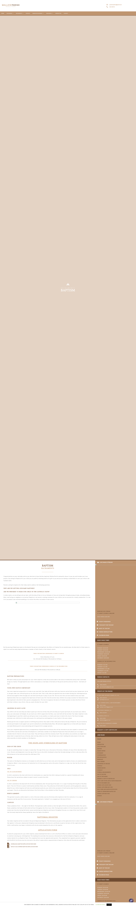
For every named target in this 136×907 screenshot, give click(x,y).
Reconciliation (101, 757)
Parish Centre (101, 750)
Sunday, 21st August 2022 (104, 785)
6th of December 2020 (103, 783)
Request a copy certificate (107, 730)
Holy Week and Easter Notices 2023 (107, 789)
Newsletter (58, 13)
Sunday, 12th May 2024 (103, 793)
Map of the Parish (102, 776)
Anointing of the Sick (103, 763)
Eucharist (100, 753)
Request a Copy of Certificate (106, 778)
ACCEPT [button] (109, 904)
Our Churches (101, 746)
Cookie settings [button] (100, 904)
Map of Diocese (101, 774)
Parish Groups (101, 768)
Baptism (99, 748)
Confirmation (101, 755)
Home (2, 13)
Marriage (100, 759)
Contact (66, 13)
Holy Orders (101, 761)
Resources (49, 13)
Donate (99, 795)
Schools (28, 13)
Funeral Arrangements (104, 772)
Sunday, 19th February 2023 (105, 787)
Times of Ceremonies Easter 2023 (106, 791)
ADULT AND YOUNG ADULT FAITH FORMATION (109, 780)
